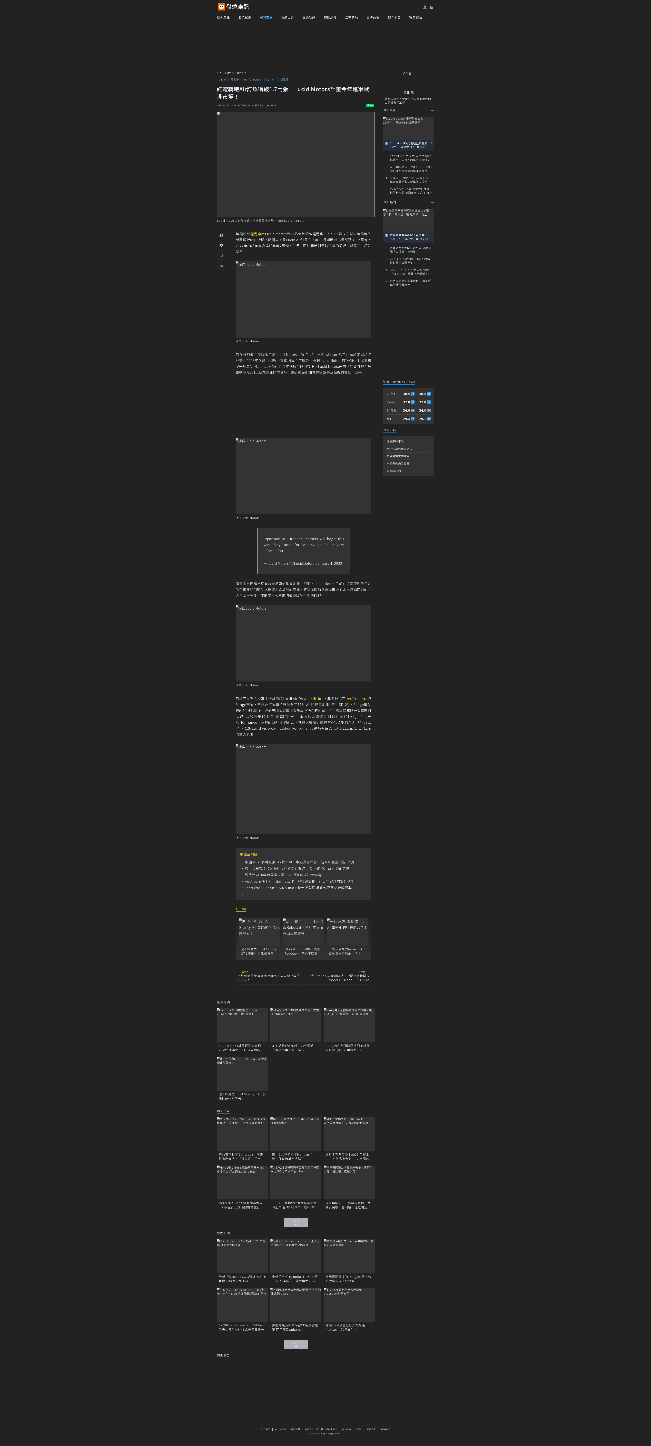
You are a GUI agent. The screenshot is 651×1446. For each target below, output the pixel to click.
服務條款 (309, 1429)
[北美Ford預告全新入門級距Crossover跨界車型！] (349, 1305)
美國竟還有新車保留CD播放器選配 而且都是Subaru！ (295, 1327)
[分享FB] (221, 235)
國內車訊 (223, 17)
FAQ (277, 1429)
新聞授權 (295, 1429)
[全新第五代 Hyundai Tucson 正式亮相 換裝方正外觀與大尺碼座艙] (295, 1256)
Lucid (222, 79)
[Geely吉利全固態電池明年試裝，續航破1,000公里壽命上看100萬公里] (349, 1025)
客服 (284, 1429)
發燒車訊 (229, 72)
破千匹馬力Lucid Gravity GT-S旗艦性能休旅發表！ (259, 951)
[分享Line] (221, 245)
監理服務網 (394, 471)
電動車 (235, 79)
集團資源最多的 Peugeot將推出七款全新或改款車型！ (348, 1278)
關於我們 (371, 1429)
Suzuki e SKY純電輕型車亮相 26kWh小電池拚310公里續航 (241, 1047)
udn (219, 72)
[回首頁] (237, 7)
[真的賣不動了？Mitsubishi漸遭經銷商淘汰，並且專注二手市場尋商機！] (242, 1134)
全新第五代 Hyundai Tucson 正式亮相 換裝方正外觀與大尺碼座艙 (295, 1278)
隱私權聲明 (331, 1429)
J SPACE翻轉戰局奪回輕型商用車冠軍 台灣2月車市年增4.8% (294, 1205)
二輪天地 (351, 17)
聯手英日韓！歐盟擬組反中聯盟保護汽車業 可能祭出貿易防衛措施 (297, 868)
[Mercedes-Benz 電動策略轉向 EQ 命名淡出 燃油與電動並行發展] (242, 1182)
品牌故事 (373, 17)
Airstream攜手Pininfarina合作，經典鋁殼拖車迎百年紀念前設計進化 (299, 881)
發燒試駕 (244, 17)
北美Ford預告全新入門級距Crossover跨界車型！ (345, 1327)
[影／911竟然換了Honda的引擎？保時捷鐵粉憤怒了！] (295, 1134)
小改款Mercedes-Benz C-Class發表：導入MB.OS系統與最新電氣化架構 (241, 1327)
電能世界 (287, 17)
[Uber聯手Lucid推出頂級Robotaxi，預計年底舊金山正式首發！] (303, 932)
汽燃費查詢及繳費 (398, 463)
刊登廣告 (266, 1429)
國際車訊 (266, 17)
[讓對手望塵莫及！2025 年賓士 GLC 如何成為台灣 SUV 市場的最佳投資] (349, 1134)
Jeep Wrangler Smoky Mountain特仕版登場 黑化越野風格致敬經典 (298, 887)
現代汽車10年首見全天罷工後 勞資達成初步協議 (283, 874)
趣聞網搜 (330, 17)
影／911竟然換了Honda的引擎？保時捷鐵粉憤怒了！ (293, 1156)
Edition (270, 79)
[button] (431, 6)
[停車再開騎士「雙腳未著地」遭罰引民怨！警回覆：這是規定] (349, 1182)
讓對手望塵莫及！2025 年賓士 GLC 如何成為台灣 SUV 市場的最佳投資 (349, 1156)
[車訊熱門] (432, 202)
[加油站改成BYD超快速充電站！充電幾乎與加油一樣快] (295, 1025)
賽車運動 (415, 17)
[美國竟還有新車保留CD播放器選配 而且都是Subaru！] (295, 1305)
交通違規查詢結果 (398, 456)
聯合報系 (346, 1429)
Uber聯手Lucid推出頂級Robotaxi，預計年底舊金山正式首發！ (303, 951)
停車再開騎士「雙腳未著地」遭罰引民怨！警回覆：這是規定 (348, 1205)
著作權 (319, 1429)
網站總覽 (385, 1429)
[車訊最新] (432, 110)
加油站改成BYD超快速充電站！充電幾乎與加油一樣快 (294, 1047)
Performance (252, 79)
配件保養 (394, 17)
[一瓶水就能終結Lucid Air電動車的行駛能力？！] (347, 932)
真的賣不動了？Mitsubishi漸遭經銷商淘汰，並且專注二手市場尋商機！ (241, 1156)
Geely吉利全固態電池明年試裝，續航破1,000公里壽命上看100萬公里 (349, 1047)
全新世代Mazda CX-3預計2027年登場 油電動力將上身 (242, 1278)
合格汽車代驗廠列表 (399, 449)
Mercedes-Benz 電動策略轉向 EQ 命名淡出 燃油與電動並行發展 (241, 1205)
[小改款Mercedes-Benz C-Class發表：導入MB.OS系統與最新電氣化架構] (242, 1305)
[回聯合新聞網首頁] (221, 7)
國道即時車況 (395, 441)
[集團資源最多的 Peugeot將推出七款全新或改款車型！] (349, 1256)
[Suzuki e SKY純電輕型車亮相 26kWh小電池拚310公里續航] (242, 1025)
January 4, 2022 (329, 563)
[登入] (425, 7)
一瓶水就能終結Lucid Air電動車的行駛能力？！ (347, 951)
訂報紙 (358, 1429)
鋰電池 (284, 79)
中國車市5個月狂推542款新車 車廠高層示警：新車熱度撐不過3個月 (300, 862)
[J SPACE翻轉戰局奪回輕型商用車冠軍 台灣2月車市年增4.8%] (295, 1182)
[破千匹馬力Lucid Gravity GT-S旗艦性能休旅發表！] (259, 932)
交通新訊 (308, 17)
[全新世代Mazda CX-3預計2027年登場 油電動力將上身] (242, 1256)
